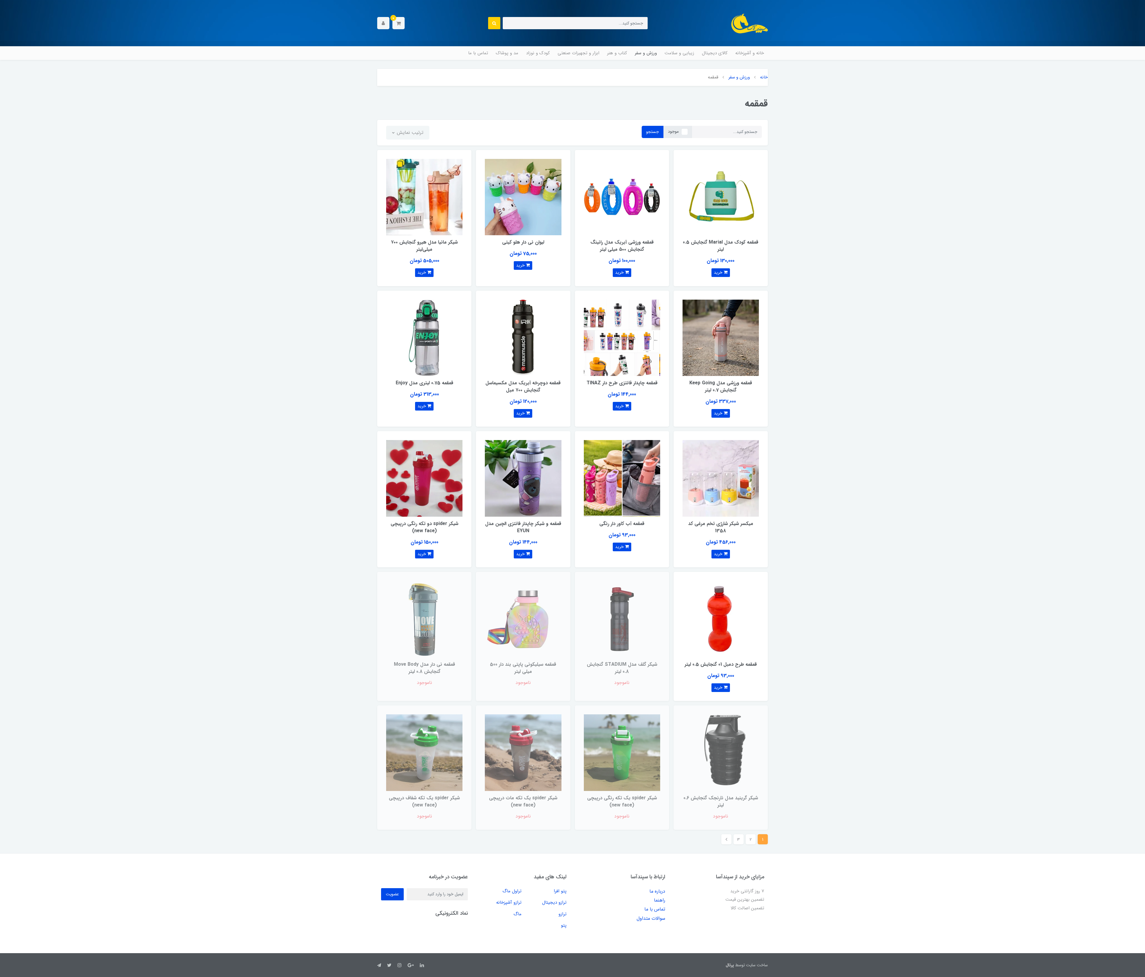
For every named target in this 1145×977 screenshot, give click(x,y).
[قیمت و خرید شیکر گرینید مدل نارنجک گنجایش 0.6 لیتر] (721, 752)
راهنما (659, 900)
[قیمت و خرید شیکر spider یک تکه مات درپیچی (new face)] (523, 752)
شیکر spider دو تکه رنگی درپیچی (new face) (424, 527)
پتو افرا (560, 891)
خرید (719, 272)
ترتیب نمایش (409, 132)
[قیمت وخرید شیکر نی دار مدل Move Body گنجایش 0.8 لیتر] (424, 619)
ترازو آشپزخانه (509, 902)
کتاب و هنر (617, 53)
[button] (398, 23)
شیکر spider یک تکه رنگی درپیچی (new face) (622, 801)
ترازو (562, 914)
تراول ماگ (512, 891)
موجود (673, 131)
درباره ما (657, 891)
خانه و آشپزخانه (749, 53)
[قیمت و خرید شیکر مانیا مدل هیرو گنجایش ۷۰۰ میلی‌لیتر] (424, 196)
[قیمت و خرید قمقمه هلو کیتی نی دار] (523, 196)
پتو (564, 925)
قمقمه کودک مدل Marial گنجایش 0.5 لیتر (720, 246)
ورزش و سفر (646, 53)
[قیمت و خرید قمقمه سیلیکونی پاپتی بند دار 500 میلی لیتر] (523, 619)
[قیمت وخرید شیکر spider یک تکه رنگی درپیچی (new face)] (622, 752)
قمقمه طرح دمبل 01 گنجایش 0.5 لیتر (721, 664)
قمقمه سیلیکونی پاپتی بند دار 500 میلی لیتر (523, 668)
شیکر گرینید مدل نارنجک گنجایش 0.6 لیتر (720, 801)
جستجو (652, 131)
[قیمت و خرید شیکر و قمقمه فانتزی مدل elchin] (523, 478)
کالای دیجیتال (715, 53)
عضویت (392, 894)
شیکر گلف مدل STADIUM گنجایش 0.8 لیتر (622, 668)
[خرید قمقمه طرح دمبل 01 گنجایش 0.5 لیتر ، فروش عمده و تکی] (721, 619)
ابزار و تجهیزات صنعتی (578, 53)
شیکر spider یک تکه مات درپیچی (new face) (523, 801)
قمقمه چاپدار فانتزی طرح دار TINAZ (622, 383)
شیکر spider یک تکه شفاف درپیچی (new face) (424, 801)
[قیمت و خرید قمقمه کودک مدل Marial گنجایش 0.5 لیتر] (721, 196)
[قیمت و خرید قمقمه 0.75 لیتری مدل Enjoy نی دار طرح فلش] (424, 337)
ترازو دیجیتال (554, 902)
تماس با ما (478, 53)
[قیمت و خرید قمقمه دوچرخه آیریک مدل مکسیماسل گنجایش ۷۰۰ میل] (523, 337)
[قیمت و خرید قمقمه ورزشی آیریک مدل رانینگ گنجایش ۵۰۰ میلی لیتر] (622, 196)
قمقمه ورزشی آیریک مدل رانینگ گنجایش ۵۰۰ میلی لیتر (622, 246)
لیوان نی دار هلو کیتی (523, 242)
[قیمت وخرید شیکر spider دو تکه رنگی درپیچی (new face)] (424, 478)
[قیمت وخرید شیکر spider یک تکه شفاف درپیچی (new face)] (424, 752)
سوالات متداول (651, 918)
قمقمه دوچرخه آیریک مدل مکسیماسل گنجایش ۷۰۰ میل (523, 386)
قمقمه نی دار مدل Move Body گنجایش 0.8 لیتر (424, 668)
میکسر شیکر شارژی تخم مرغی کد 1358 (720, 527)
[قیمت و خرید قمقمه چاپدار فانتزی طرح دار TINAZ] (622, 337)
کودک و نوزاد (538, 53)
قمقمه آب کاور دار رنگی (621, 523)
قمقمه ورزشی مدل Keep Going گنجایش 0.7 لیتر (720, 386)
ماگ (517, 914)
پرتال (730, 965)
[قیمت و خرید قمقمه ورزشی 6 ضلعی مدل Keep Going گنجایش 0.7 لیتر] (721, 337)
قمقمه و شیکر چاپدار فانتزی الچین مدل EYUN (523, 527)
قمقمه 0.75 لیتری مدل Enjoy (424, 383)
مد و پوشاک (507, 53)
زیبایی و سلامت (679, 53)
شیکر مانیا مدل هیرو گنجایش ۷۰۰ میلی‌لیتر (424, 246)
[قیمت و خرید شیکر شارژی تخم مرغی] (721, 478)
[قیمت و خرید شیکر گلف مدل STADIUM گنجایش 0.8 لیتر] (622, 619)
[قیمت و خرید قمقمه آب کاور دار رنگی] (622, 478)
